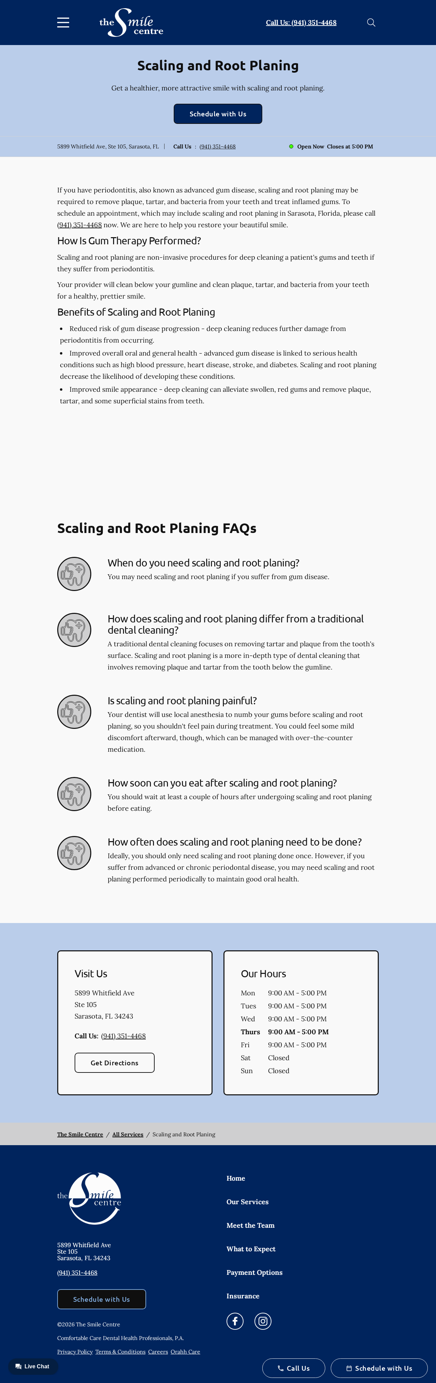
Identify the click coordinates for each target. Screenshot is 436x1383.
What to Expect (251, 1248)
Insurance (243, 1296)
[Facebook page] (235, 1321)
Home (236, 1178)
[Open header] (64, 22)
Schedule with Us (218, 113)
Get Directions (115, 1062)
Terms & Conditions (120, 1351)
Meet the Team (251, 1225)
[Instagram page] (262, 1321)
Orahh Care (185, 1351)
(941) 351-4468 (218, 146)
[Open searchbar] (371, 22)
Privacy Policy (75, 1351)
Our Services (248, 1201)
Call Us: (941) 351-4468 (301, 22)
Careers (158, 1351)
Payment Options (255, 1272)
